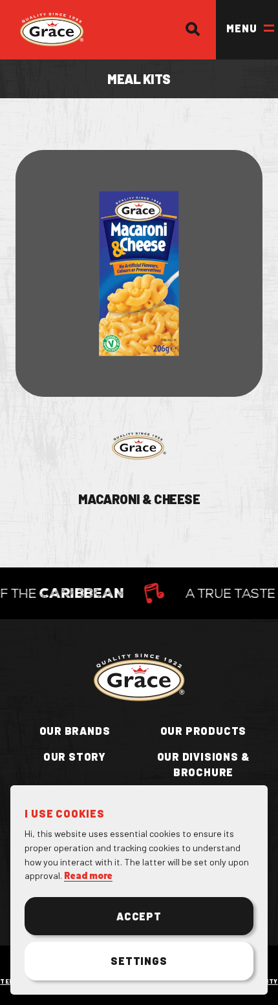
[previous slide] (34, 644)
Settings (139, 961)
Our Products (203, 731)
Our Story (74, 756)
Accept (139, 916)
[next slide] (75, 644)
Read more (88, 875)
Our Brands (75, 731)
